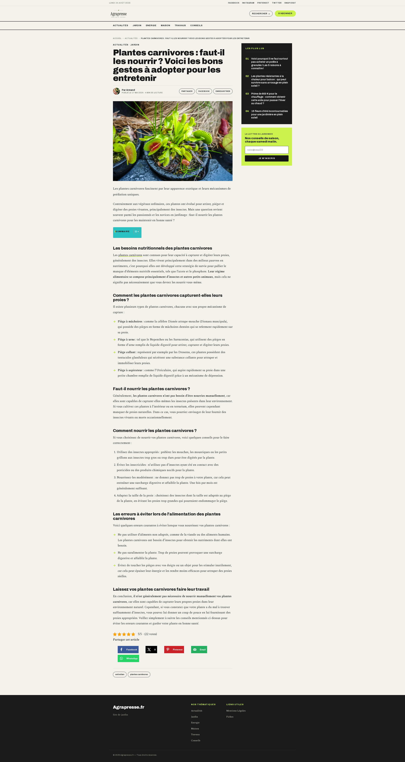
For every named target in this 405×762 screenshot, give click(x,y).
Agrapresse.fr (128, 707)
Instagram (248, 3)
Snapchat (290, 3)
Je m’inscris (267, 158)
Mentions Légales (236, 711)
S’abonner (285, 13)
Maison (165, 25)
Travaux (180, 25)
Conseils (196, 25)
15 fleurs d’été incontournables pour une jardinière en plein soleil (269, 114)
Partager (186, 91)
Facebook (233, 3)
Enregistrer (223, 91)
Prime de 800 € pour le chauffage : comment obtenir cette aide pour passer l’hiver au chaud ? (268, 98)
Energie (151, 25)
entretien (119, 674)
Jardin (137, 25)
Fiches (229, 717)
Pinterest (263, 3)
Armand (130, 90)
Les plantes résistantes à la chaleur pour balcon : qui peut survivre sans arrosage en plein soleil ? (269, 81)
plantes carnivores (130, 255)
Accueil (117, 38)
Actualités (120, 25)
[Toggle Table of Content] (134, 231)
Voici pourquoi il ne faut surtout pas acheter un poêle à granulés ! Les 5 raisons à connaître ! (269, 63)
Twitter (277, 3)
